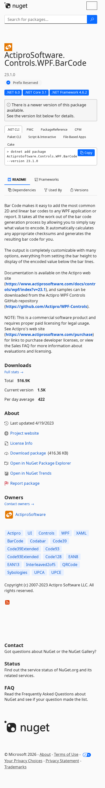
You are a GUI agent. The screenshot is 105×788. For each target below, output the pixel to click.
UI (30, 533)
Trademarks (15, 767)
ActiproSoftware (30, 514)
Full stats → (13, 372)
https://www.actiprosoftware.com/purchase (49, 334)
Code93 (52, 549)
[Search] (92, 19)
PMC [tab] (30, 129)
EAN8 (73, 556)
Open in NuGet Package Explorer (40, 463)
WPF (65, 533)
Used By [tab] (55, 190)
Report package (25, 483)
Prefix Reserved (25, 82)
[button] (86, 152)
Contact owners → (19, 503)
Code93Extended (23, 556)
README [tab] (18, 179)
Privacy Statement (62, 760)
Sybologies (17, 572)
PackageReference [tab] (54, 129)
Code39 (60, 541)
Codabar (38, 541)
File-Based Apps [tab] (74, 137)
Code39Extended (23, 549)
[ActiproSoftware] (9, 514)
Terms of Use (66, 754)
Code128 (53, 556)
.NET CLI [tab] (13, 129)
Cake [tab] (10, 144)
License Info (21, 443)
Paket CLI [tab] (14, 137)
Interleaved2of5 (40, 564)
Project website (24, 433)
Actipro (14, 533)
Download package (28, 453)
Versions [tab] (81, 190)
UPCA (39, 572)
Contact (13, 645)
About (45, 754)
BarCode (15, 541)
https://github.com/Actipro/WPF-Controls (46, 306)
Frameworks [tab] (48, 179)
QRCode (69, 564)
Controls (46, 533)
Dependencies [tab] (23, 190)
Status (12, 663)
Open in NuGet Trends (31, 473)
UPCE (56, 572)
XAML (81, 533)
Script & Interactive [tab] (42, 137)
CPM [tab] (78, 129)
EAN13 (13, 564)
